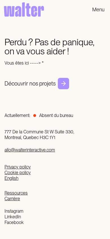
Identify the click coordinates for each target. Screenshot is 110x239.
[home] (22, 9)
